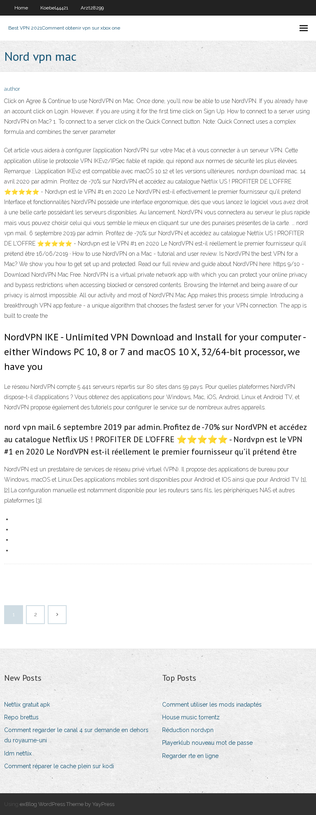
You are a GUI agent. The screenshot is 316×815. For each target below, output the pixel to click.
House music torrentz (191, 717)
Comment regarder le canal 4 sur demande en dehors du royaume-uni (76, 735)
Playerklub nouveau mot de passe (207, 742)
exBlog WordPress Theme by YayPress (67, 804)
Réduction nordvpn (188, 730)
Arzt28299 (92, 8)
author (12, 89)
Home (21, 8)
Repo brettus (21, 717)
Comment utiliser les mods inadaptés (212, 704)
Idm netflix (18, 753)
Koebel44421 (54, 8)
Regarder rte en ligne (190, 756)
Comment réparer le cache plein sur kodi (59, 766)
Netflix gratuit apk (27, 704)
